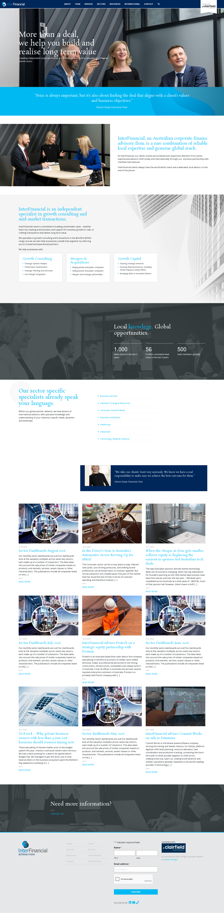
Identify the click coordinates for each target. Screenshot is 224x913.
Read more (24, 581)
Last (138, 858)
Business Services (108, 396)
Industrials (105, 431)
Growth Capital (129, 259)
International (94, 855)
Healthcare (105, 424)
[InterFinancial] (33, 849)
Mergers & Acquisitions (79, 261)
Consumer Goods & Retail (112, 410)
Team (91, 843)
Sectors (91, 849)
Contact (70, 861)
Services (70, 849)
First (116, 858)
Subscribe (135, 892)
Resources (71, 855)
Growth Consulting (37, 259)
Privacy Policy (94, 861)
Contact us (57, 813)
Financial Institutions (110, 417)
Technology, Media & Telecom (114, 438)
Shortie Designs (171, 859)
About (69, 843)
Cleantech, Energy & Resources (115, 403)
